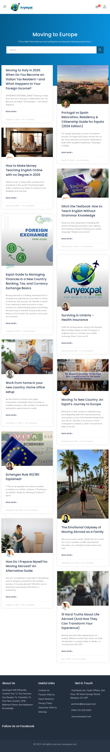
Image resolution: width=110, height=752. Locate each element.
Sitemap (42, 711)
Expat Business (46, 699)
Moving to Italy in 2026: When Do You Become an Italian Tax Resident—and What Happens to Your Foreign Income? (25, 79)
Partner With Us (46, 694)
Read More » (11, 111)
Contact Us (43, 690)
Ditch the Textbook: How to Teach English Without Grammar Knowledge (81, 210)
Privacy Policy (45, 703)
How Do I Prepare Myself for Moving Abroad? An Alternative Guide (27, 566)
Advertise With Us (47, 707)
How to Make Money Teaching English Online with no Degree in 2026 (24, 170)
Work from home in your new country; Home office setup (25, 387)
